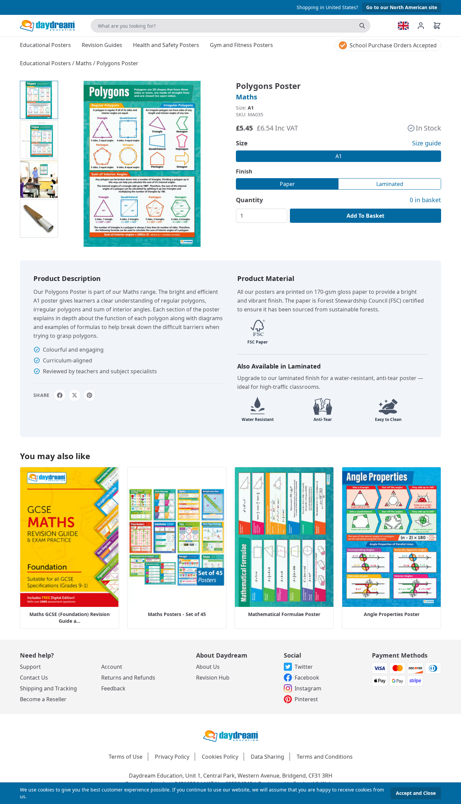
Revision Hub (212, 677)
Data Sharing (267, 756)
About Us (208, 666)
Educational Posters (46, 63)
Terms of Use (125, 756)
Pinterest (306, 699)
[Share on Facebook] (60, 395)
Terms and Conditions (325, 756)
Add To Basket (365, 215)
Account (111, 666)
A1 (338, 156)
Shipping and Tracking (48, 688)
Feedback (113, 688)
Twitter (304, 666)
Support (30, 666)
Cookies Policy (220, 756)
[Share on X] (75, 395)
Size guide (426, 143)
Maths (84, 63)
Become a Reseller (43, 699)
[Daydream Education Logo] (230, 735)
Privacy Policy (172, 756)
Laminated (389, 184)
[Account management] (425, 26)
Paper (287, 184)
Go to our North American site (401, 7)
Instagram (308, 688)
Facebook (307, 677)
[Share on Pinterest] (89, 395)
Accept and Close (416, 793)
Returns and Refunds (128, 677)
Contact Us (34, 677)
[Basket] (437, 26)
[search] (362, 25)
